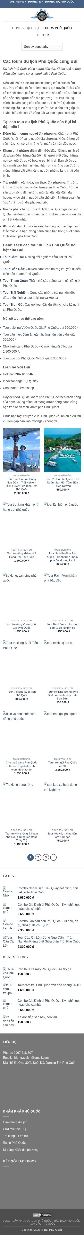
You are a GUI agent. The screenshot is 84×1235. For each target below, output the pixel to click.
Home (16, 28)
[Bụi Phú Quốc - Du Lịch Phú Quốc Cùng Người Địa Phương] (42, 14)
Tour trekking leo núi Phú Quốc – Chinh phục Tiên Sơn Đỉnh (62, 695)
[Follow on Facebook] (34, 5)
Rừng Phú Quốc (14, 1142)
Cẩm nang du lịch (15, 1122)
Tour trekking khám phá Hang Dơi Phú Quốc (21, 555)
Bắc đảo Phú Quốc (67, 1221)
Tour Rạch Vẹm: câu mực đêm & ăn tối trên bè (62, 626)
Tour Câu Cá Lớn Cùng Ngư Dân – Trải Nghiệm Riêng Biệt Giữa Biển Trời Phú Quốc (21, 484)
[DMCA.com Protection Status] (42, 1214)
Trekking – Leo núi (16, 1136)
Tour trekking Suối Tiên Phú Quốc (21, 693)
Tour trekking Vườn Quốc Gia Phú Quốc (30, 327)
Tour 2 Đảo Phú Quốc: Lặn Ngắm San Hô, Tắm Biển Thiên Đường (62, 482)
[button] (5, 14)
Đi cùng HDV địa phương (20, 1149)
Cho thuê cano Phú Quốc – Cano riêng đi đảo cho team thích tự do (21, 766)
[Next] (53, 857)
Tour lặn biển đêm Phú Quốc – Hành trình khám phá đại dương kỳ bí (62, 557)
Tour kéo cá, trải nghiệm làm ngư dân (63, 835)
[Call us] (42, 5)
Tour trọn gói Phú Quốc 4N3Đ (23, 358)
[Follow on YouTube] (49, 5)
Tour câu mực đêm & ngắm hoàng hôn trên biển (36, 334)
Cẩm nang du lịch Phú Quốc (32, 1221)
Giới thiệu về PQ (14, 1129)
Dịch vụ (32, 28)
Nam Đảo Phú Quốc (42, 1223)
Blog (6, 1221)
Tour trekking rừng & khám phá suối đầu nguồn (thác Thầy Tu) (21, 837)
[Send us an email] (38, 5)
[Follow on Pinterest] (46, 5)
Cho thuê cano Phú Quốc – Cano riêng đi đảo (34, 346)
